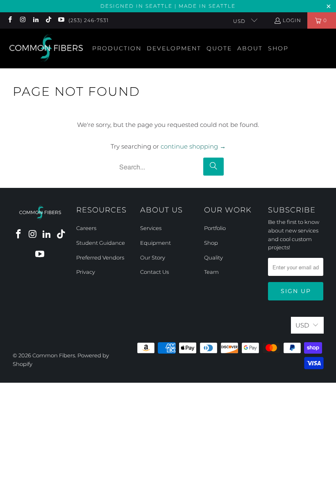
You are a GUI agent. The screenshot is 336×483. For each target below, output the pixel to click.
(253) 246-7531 (88, 20)
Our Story (152, 257)
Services (150, 228)
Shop (211, 242)
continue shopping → (193, 146)
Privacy (85, 272)
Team (211, 272)
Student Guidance (100, 242)
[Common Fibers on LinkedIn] (35, 20)
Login (292, 20)
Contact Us (154, 272)
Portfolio (215, 228)
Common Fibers (53, 355)
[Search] (213, 167)
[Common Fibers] (46, 48)
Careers (86, 228)
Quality (213, 257)
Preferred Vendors (100, 257)
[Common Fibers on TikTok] (48, 20)
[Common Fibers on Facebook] (9, 20)
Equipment (155, 242)
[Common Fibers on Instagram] (22, 20)
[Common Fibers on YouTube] (60, 20)
